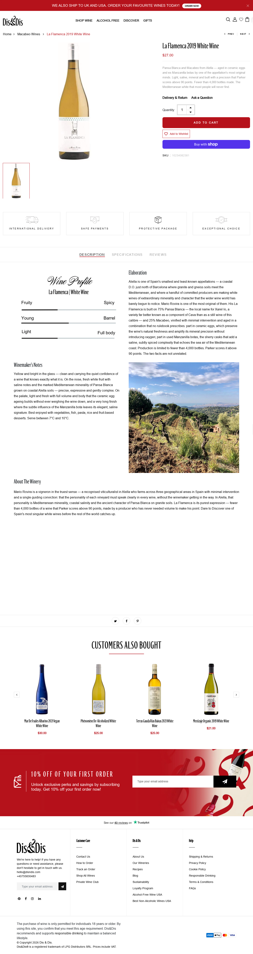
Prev (231, 34)
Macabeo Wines (29, 34)
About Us (138, 856)
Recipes (138, 869)
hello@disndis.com (28, 872)
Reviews (158, 254)
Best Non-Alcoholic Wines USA (152, 901)
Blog (135, 875)
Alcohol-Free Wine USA (147, 894)
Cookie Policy (197, 869)
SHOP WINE (84, 20)
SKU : (166, 155)
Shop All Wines (85, 875)
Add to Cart (206, 122)
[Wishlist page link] (241, 19)
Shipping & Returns (201, 856)
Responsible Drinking (202, 875)
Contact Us (83, 856)
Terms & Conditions (201, 882)
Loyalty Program (143, 888)
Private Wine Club (87, 882)
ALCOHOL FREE (108, 20)
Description (92, 254)
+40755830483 (26, 876)
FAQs (192, 888)
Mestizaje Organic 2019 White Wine (211, 721)
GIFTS (147, 20)
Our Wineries (141, 863)
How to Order (84, 863)
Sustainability (141, 882)
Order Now (192, 6)
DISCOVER (131, 20)
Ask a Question (202, 97)
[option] (74, 101)
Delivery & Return (174, 97)
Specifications (127, 254)
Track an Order (85, 869)
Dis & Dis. (46, 942)
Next (243, 34)
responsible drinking (69, 933)
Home (7, 34)
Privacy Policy (197, 863)
